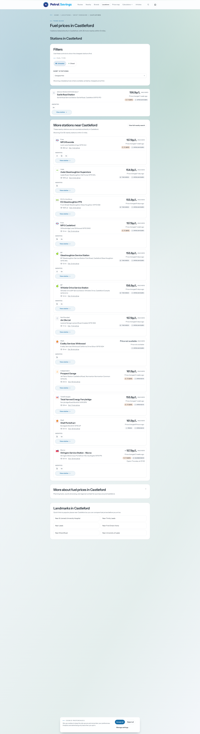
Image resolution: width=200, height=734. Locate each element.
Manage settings (122, 727)
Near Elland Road (61, 533)
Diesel (72, 63)
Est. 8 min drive (73, 349)
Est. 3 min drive (74, 178)
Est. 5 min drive (73, 231)
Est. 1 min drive (74, 148)
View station (60, 112)
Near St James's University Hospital (67, 518)
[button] (129, 100)
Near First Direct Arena (110, 526)
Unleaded (61, 63)
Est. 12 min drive (74, 429)
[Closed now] (133, 458)
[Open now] (135, 378)
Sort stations (61, 71)
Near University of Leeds (111, 533)
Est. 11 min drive (74, 405)
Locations (105, 5)
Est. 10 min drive (74, 382)
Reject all (130, 722)
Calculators (126, 5)
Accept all (119, 722)
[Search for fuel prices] (148, 4)
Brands (96, 5)
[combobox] (100, 75)
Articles (138, 5)
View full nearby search (137, 125)
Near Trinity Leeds (108, 518)
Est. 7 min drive (73, 326)
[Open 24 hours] (135, 99)
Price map (116, 5)
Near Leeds (59, 526)
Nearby (88, 5)
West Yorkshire (80, 15)
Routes (80, 5)
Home (56, 15)
